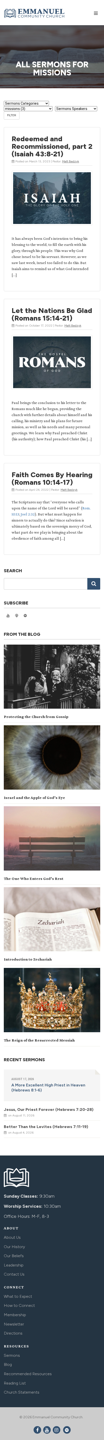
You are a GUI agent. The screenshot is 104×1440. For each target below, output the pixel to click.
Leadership (13, 1265)
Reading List (15, 1383)
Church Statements (21, 1392)
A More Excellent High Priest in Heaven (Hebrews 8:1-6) (48, 1087)
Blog (8, 1364)
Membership (15, 1314)
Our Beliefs (14, 1255)
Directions (13, 1333)
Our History (14, 1246)
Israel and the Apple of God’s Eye (34, 797)
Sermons (12, 1355)
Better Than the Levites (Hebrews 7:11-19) (46, 1126)
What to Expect (18, 1296)
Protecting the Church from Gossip (36, 716)
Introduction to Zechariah (28, 959)
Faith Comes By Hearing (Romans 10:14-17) (52, 478)
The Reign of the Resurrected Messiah (39, 1040)
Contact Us (14, 1274)
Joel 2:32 (28, 514)
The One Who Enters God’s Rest (33, 878)
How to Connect (19, 1305)
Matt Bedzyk (70, 161)
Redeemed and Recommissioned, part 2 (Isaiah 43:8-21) (52, 146)
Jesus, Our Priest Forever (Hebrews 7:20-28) (48, 1109)
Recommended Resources (28, 1373)
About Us (12, 1237)
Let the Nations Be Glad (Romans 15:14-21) (52, 314)
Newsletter (14, 1324)
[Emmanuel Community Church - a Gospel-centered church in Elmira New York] (35, 12)
